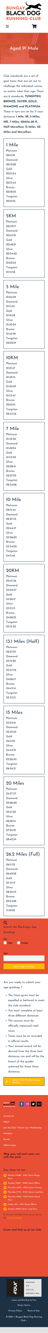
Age (5, 953)
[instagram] (27, 1104)
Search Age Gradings (24, 966)
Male (9, 942)
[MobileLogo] (24, 2)
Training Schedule (14, 1218)
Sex (5, 938)
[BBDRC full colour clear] (9, 1102)
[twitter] (33, 1104)
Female (24, 942)
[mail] (39, 1104)
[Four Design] (24, 1280)
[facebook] (21, 1104)
